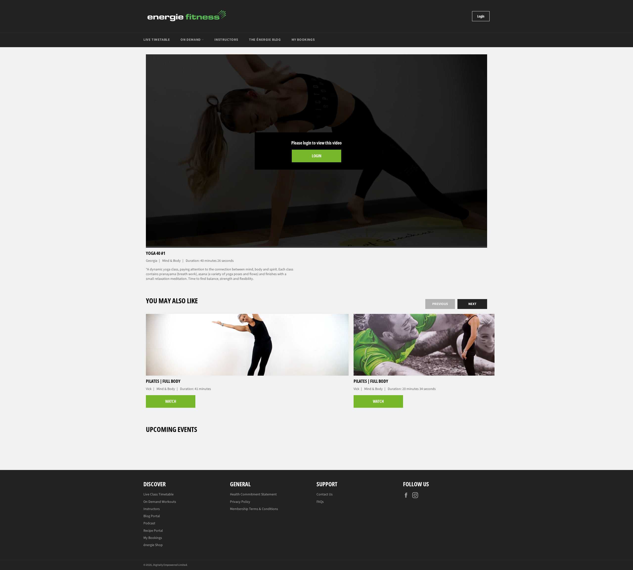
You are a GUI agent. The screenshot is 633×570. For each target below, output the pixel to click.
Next (472, 304)
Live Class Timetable (158, 494)
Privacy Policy (240, 501)
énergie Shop (153, 545)
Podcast (149, 523)
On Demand (191, 39)
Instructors (226, 39)
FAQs (320, 501)
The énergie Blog (265, 39)
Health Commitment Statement (253, 494)
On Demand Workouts (159, 501)
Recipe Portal (153, 530)
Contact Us (324, 494)
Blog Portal (151, 516)
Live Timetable (156, 39)
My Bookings (303, 39)
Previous (440, 304)
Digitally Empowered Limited (170, 565)
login (316, 156)
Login (480, 16)
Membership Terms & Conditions (254, 509)
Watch (170, 401)
